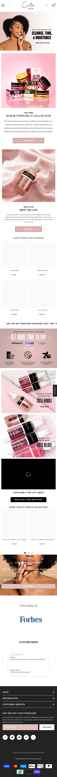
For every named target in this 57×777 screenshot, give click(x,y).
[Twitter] (33, 737)
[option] (28, 31)
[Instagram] (12, 737)
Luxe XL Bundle (42, 310)
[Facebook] (5, 737)
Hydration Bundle (42, 270)
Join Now (47, 727)
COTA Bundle (14, 270)
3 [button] (32, 553)
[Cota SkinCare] (28, 80)
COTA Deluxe (14, 310)
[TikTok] (19, 737)
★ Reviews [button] (55, 390)
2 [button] (30, 47)
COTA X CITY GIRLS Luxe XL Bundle (15, 539)
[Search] (10, 5)
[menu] (3, 5)
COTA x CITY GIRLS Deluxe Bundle (42, 539)
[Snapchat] (26, 737)
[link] (28, 348)
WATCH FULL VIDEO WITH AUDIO (28, 500)
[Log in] (46, 5)
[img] (28, 654)
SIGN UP (28, 586)
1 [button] (27, 47)
